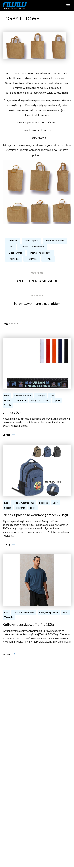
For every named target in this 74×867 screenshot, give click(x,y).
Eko (11, 246)
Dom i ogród (31, 240)
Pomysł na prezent (40, 252)
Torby (48, 258)
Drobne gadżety (55, 240)
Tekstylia (32, 258)
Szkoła (7, 405)
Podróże (43, 502)
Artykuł (13, 240)
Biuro (7, 395)
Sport (57, 400)
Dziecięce (40, 395)
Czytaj (6, 434)
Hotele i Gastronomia (32, 246)
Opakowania (15, 252)
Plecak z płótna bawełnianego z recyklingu (35, 515)
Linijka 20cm (12, 412)
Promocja (14, 258)
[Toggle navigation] (68, 5)
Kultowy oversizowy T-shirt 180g (28, 624)
